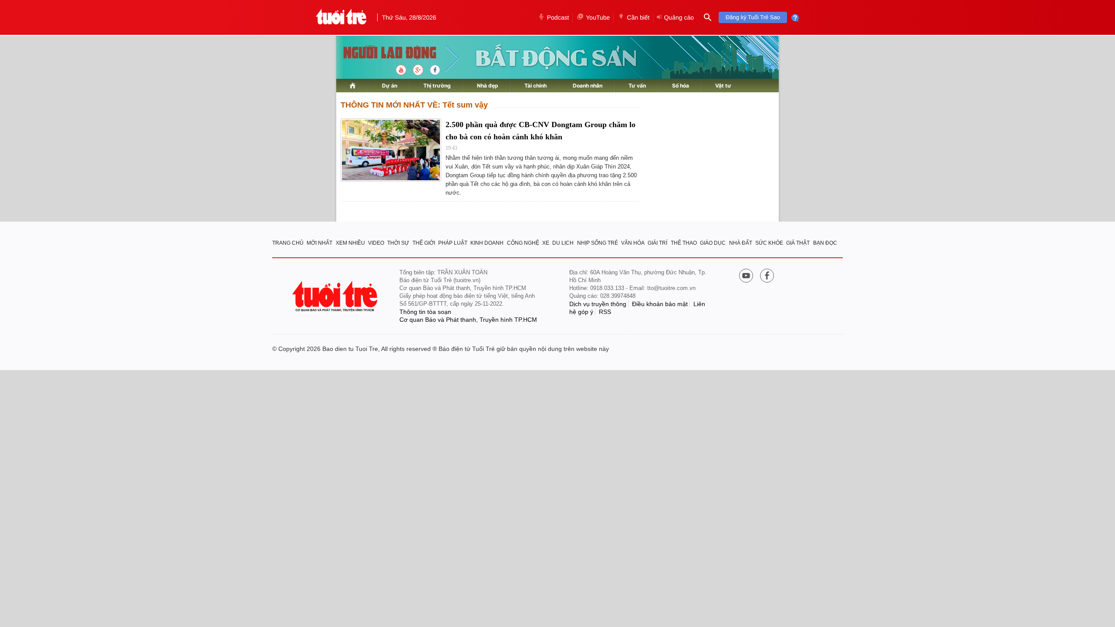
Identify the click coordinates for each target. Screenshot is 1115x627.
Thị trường (437, 85)
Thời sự (398, 243)
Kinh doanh (486, 243)
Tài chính (535, 85)
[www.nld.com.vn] (352, 85)
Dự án (389, 85)
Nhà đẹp (487, 85)
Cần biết (638, 17)
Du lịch (563, 243)
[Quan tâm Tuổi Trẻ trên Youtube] (746, 276)
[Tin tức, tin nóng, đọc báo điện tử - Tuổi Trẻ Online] (341, 17)
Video (376, 243)
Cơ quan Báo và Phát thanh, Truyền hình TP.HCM (468, 319)
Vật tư (723, 85)
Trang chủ (288, 243)
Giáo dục (713, 243)
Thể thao (684, 243)
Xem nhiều (350, 243)
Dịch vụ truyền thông (597, 303)
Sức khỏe (769, 243)
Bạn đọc (825, 243)
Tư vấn (637, 85)
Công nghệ (523, 243)
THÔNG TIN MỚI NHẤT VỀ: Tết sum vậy (414, 105)
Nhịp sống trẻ (597, 243)
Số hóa (680, 85)
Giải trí (657, 243)
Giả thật (798, 243)
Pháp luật (452, 243)
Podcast (558, 17)
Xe (545, 243)
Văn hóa (633, 243)
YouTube (598, 17)
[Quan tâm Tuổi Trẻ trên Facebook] (767, 276)
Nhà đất (740, 243)
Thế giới (423, 243)
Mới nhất (319, 243)
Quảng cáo (679, 17)
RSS (605, 311)
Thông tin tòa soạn (425, 311)
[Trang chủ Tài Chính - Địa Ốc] (380, 53)
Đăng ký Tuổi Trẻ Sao (753, 17)
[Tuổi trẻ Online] (335, 296)
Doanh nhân (587, 85)
